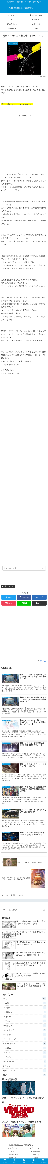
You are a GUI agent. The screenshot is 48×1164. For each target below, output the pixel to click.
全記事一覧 (12, 1158)
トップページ (12, 1148)
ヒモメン (24, 1066)
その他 (25, 1016)
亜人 (24, 998)
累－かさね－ (24, 1034)
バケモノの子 (24, 1061)
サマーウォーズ (24, 1039)
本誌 (25, 1003)
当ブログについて (35, 1148)
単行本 (25, 1008)
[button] (44, 910)
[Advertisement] (24, 141)
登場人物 (25, 1012)
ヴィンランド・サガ (24, 1030)
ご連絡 (35, 1158)
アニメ (25, 1021)
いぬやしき (24, 1025)
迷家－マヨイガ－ (8, 586)
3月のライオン (24, 1043)
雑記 (24, 1075)
